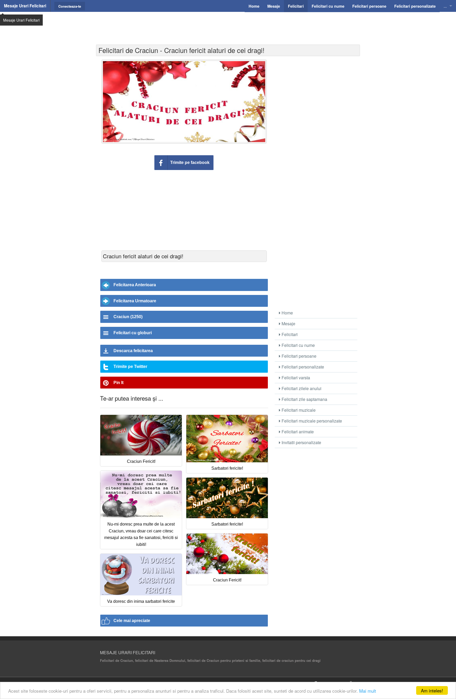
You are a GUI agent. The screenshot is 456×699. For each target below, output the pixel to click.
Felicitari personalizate (302, 367)
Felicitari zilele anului (301, 388)
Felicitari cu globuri (132, 333)
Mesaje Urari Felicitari (25, 6)
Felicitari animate (297, 432)
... (445, 6)
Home (287, 313)
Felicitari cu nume (298, 345)
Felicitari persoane (298, 356)
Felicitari (289, 334)
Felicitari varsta (295, 378)
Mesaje (288, 324)
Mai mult (367, 690)
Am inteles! (432, 690)
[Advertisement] (228, 25)
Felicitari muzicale (298, 410)
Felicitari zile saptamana (304, 399)
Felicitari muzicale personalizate (311, 421)
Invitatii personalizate (301, 442)
